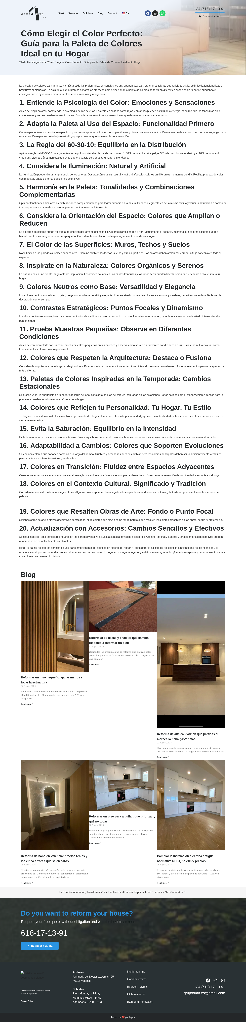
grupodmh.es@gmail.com (204, 993)
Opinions (88, 13)
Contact (112, 13)
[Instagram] (155, 13)
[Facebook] (148, 13)
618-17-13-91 (44, 933)
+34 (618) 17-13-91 (209, 9)
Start (61, 13)
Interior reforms (136, 971)
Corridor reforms (136, 979)
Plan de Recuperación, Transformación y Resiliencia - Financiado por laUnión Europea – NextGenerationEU (123, 892)
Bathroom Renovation (140, 1001)
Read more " (27, 704)
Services (73, 13)
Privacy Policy (27, 1001)
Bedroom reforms (137, 986)
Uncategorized (36, 62)
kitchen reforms (136, 994)
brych (132, 1017)
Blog (100, 13)
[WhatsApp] (162, 13)
